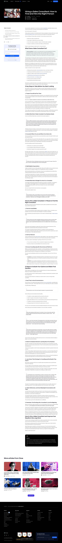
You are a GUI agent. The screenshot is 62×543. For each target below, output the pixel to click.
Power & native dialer (7, 518)
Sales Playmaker (28, 522)
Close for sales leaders (18, 514)
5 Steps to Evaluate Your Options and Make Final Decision (12, 36)
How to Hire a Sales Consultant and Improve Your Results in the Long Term (12, 39)
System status (39, 518)
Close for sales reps (17, 515)
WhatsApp (5, 523)
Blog (27, 513)
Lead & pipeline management (8, 517)
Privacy (50, 516)
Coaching (16, 518)
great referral (38, 236)
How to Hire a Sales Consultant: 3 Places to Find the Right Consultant (12, 34)
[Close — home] (6, 532)
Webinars (27, 514)
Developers (39, 516)
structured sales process (30, 34)
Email (4, 521)
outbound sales (39, 70)
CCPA (49, 518)
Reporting (5, 516)
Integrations (5, 526)
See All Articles (31, 495)
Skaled (46, 151)
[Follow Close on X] (8, 535)
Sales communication (7, 513)
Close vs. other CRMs (29, 515)
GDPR (49, 517)
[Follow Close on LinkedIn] (5, 535)
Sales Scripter (55, 213)
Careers (50, 513)
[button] (12, 1)
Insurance (16, 522)
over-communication (48, 282)
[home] (6, 1)
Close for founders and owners (19, 513)
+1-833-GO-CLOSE (40, 512)
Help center (39, 513)
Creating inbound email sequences (33, 75)
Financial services (17, 521)
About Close (50, 512)
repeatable (45, 28)
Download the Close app (40, 517)
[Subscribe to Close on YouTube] (6, 535)
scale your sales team (29, 131)
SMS (4, 522)
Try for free (55, 1)
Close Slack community (29, 521)
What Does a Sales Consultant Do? (10, 30)
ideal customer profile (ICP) (42, 73)
